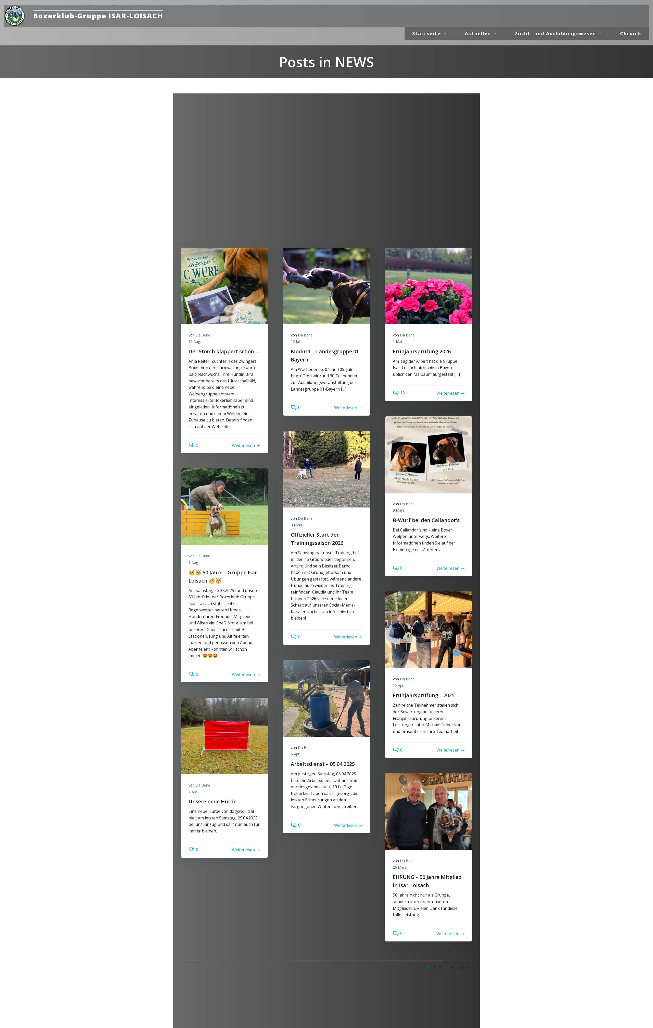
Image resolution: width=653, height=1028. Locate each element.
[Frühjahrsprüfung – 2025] (428, 629)
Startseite (426, 33)
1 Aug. (194, 562)
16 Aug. (195, 341)
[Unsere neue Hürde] (224, 735)
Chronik (631, 33)
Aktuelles (478, 33)
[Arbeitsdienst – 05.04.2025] (326, 698)
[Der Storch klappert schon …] (224, 285)
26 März (399, 867)
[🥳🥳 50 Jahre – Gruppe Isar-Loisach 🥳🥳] (224, 506)
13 (402, 393)
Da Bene (203, 335)
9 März (398, 510)
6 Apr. (295, 754)
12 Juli (295, 341)
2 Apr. (193, 791)
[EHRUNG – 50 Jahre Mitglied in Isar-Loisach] (428, 811)
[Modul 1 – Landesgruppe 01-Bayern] (326, 285)
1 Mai (397, 341)
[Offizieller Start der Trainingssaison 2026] (326, 468)
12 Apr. (398, 685)
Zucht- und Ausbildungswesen (555, 33)
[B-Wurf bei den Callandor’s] (428, 454)
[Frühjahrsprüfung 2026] (428, 285)
